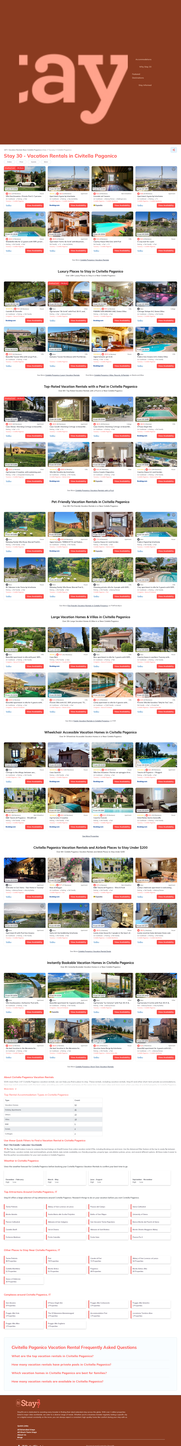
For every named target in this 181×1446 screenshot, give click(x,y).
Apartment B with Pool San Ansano (20, 933)
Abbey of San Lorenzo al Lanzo (61, 1207)
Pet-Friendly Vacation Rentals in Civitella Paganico (87, 606)
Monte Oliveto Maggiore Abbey (145, 1229)
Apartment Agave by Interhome (62, 196)
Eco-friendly (37, 1145)
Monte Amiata (11, 1214)
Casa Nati (54, 657)
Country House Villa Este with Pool (107, 242)
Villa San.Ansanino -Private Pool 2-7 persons (23, 196)
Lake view (26, 1145)
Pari (107, 592)
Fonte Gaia (94, 1237)
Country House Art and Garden (149, 472)
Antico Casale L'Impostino (103, 472)
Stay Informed (145, 85)
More (46, 162)
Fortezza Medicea (13, 1237)
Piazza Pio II (138, 1237)
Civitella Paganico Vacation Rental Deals (94, 951)
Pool (6, 1145)
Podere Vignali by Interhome (148, 542)
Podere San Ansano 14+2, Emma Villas (152, 357)
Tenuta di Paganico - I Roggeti (149, 772)
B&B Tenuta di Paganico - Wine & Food (109, 888)
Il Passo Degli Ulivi (144, 427)
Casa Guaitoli (55, 772)
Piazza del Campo (97, 1207)
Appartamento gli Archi (102, 357)
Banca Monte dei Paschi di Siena (146, 1222)
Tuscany (8, 201)
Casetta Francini (100, 818)
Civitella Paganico (18, 201)
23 (76, 1115)
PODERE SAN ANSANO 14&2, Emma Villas (109, 311)
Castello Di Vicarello (14, 311)
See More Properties (90, 836)
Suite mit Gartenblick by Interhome (64, 933)
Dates (9, 162)
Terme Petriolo (11, 1207)
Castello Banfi (11, 1229)
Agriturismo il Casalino (59, 818)
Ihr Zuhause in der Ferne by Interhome (21, 587)
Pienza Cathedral (13, 1222)
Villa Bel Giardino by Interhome (62, 472)
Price (21, 162)
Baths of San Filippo (98, 1214)
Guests (33, 162)
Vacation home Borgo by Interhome (107, 1048)
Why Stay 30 (145, 66)
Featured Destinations (138, 76)
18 (76, 1119)
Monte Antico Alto (155, 477)
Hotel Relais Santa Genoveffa (149, 818)
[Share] (173, 150)
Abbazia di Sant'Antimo (99, 1229)
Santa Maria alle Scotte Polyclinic (61, 1214)
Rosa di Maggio (56, 888)
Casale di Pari (66, 662)
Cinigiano (9, 316)
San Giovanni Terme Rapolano (102, 1222)
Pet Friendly (14, 1145)
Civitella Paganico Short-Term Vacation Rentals (94, 1067)
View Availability (34, 205)
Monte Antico (66, 477)
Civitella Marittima (68, 201)
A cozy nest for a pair (145, 242)
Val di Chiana (53, 1229)
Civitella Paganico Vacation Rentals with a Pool (94, 490)
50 (76, 1105)
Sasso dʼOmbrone (18, 316)
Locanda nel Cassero (101, 196)
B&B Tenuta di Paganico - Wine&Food (21, 818)
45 (76, 1110)
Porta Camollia (54, 1237)
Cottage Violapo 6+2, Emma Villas (150, 311)
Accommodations (143, 59)
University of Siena (140, 1214)
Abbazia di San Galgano (58, 1222)
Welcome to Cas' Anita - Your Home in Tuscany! (24, 888)
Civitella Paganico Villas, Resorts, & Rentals (111, 375)
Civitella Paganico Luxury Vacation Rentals (62, 375)
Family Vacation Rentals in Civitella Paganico (91, 721)
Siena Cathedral (139, 1207)
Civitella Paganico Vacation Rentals (94, 260)
